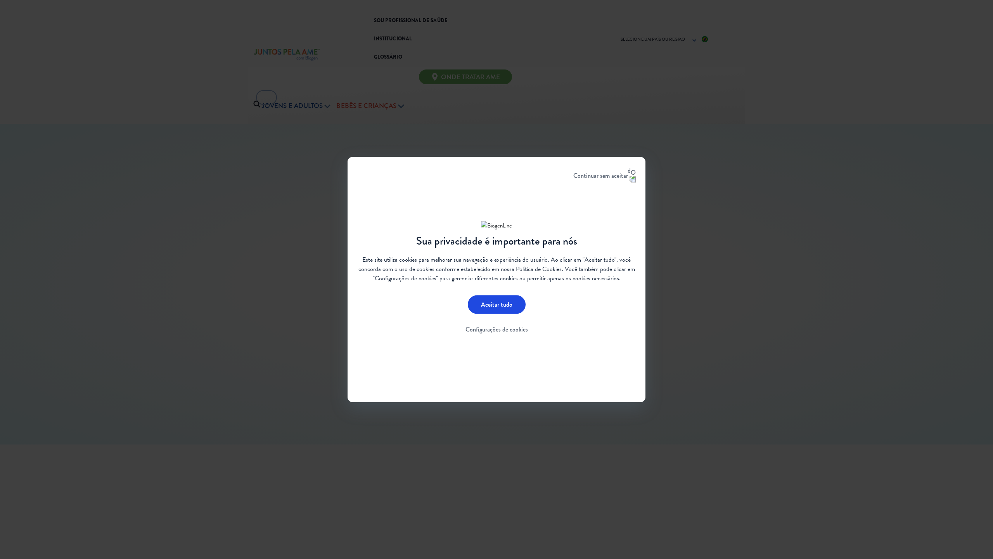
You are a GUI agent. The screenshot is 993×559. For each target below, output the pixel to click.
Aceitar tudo (496, 304)
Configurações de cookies (496, 329)
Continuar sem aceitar (600, 175)
